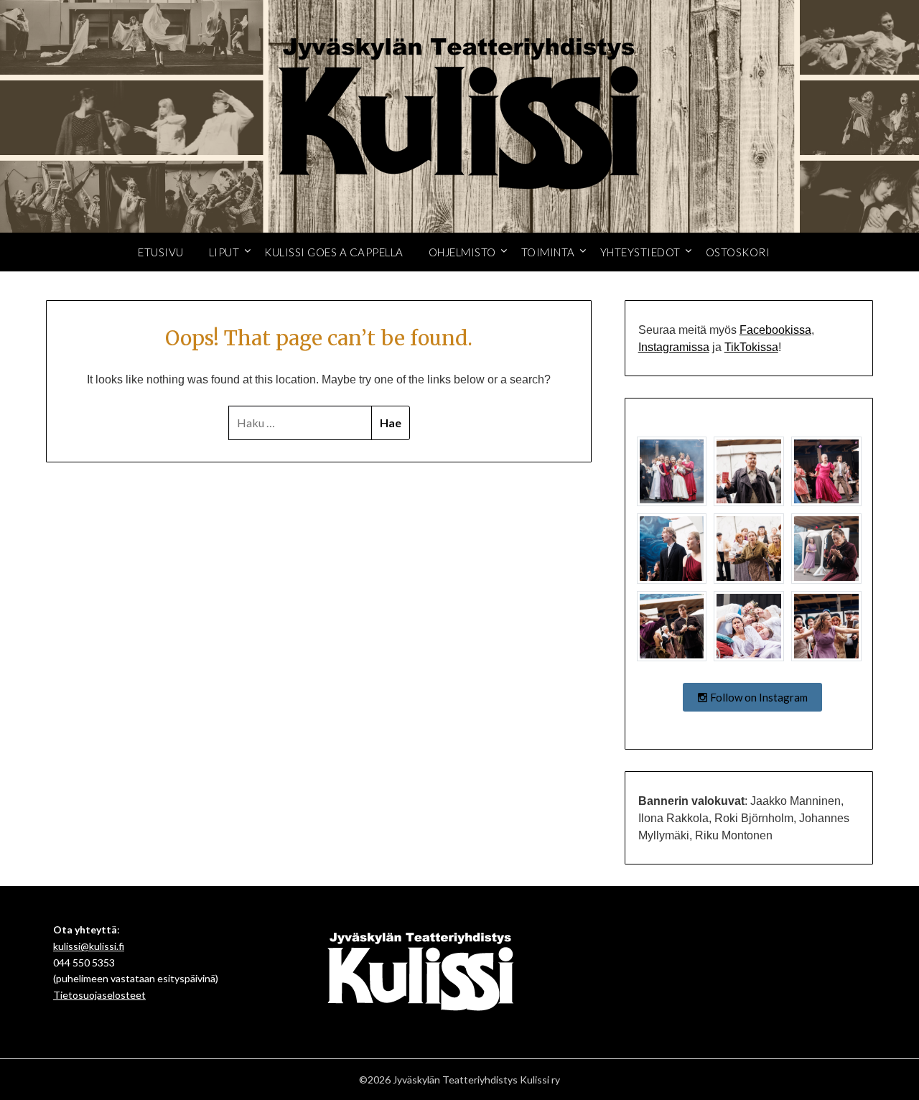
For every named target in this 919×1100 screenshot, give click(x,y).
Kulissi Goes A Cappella (333, 252)
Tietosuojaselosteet (99, 995)
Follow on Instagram (758, 697)
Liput (224, 252)
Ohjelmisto (462, 252)
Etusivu (161, 252)
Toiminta (548, 252)
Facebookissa (775, 330)
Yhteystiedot (640, 252)
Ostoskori (738, 252)
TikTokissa (751, 347)
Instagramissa (673, 347)
